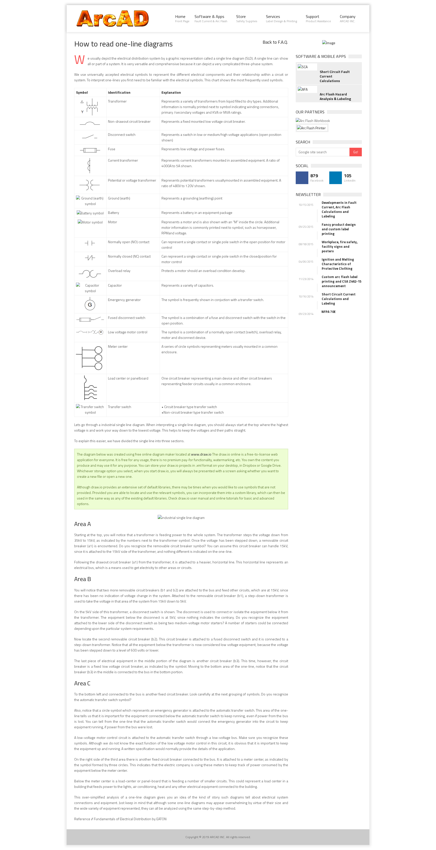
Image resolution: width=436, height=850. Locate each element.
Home (182, 18)
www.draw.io (201, 454)
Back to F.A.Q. (275, 42)
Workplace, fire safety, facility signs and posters (340, 246)
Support (318, 18)
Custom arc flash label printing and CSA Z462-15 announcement (341, 281)
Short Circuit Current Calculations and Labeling (339, 299)
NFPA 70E (328, 311)
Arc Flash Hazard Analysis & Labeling (335, 96)
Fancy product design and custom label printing (339, 229)
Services (281, 18)
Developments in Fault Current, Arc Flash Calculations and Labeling (339, 209)
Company (348, 18)
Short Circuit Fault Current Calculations (335, 76)
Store (246, 18)
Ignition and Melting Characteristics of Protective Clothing (338, 264)
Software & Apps (211, 18)
